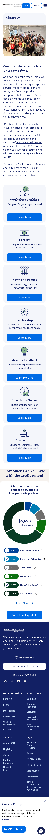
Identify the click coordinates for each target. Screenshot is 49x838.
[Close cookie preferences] (45, 800)
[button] (41, 831)
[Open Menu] (45, 5)
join (11, 167)
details (5, 819)
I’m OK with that (14, 829)
